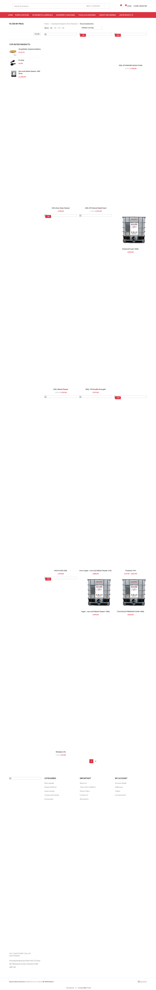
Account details (120, 783)
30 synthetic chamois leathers (29, 49)
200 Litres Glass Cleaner (61, 208)
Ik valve (21, 60)
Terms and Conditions (88, 787)
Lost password (120, 795)
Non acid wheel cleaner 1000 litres (29, 72)
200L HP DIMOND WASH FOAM (130, 65)
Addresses (119, 787)
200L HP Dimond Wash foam (95, 208)
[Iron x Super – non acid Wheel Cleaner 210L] (95, 482)
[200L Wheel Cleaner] (60, 300)
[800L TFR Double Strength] (95, 300)
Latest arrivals (49, 791)
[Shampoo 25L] (60, 663)
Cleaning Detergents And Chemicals (64, 24)
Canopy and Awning (51, 795)
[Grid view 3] (73, 27)
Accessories (48, 799)
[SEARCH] (107, 6)
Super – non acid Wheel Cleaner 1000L (95, 611)
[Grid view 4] (77, 27)
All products (84, 799)
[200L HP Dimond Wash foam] (95, 119)
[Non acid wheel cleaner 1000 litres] (13, 74)
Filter (37, 34)
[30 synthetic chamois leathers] (13, 52)
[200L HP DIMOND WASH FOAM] (130, 48)
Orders (117, 791)
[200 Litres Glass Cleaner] (60, 119)
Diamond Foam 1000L (130, 249)
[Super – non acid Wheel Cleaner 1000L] (95, 593)
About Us (83, 783)
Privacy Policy (85, 791)
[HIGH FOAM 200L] (60, 482)
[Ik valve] (13, 63)
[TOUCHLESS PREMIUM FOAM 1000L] (130, 593)
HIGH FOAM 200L (60, 571)
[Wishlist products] (116, 6)
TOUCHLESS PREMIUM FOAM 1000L (130, 611)
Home (46, 24)
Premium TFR (130, 571)
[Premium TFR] (130, 482)
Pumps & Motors (50, 787)
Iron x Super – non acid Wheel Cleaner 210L (95, 571)
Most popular (49, 783)
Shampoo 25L (61, 752)
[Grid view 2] (69, 27)
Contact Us (84, 795)
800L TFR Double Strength (96, 389)
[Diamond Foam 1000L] (130, 230)
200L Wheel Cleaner (60, 389)
